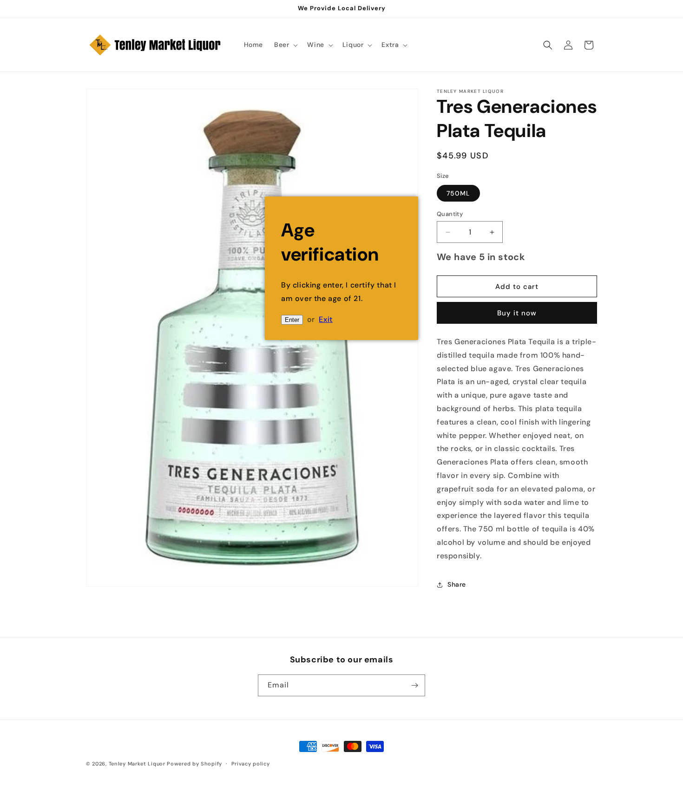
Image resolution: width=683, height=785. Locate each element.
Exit (325, 319)
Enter (292, 319)
